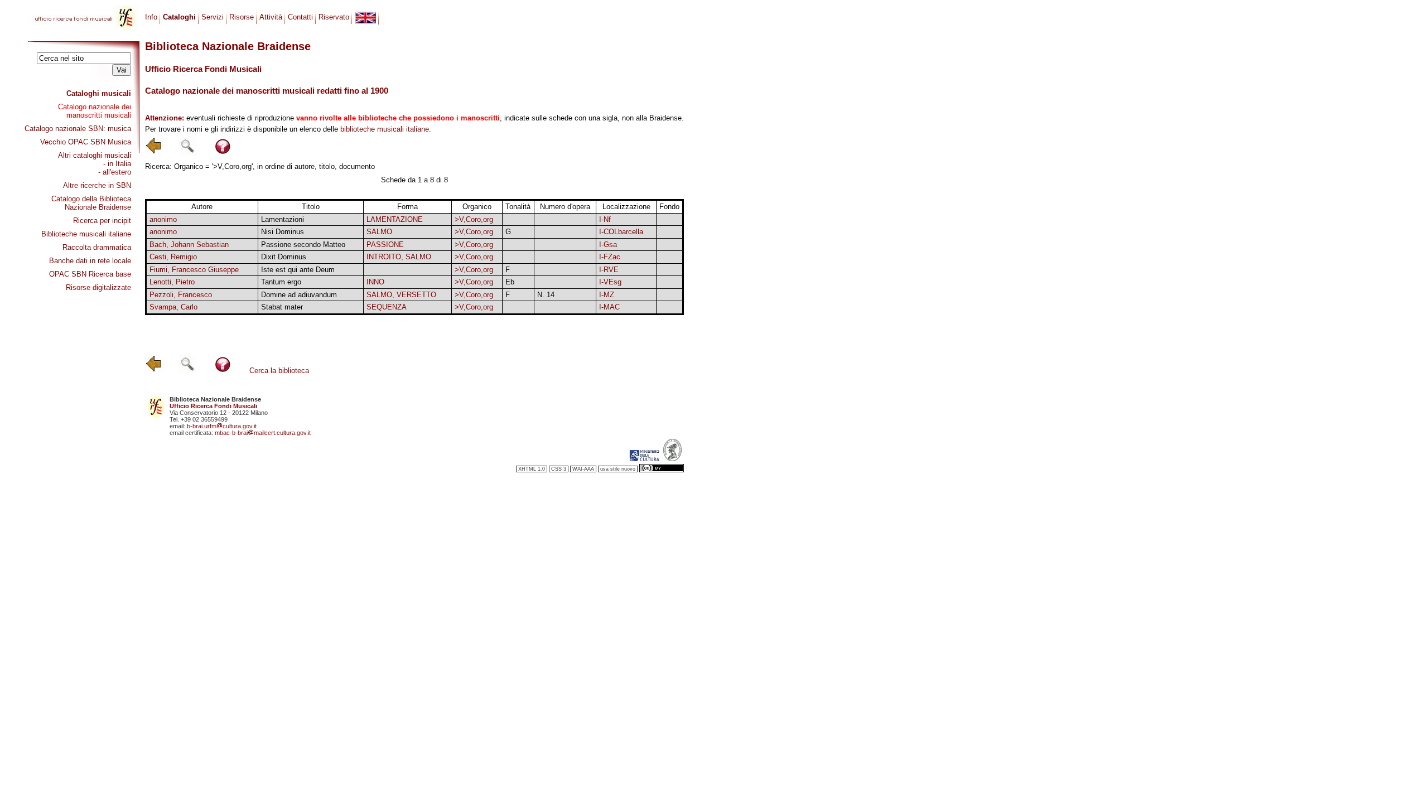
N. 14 (545, 295)
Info (151, 17)
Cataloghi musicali (98, 93)
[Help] (223, 152)
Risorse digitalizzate (98, 287)
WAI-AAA (583, 469)
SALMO (379, 232)
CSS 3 (558, 469)
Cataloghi (179, 17)
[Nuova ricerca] (187, 152)
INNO (375, 282)
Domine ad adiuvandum (299, 295)
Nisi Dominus (282, 232)
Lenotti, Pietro (172, 282)
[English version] (365, 18)
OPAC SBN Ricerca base (90, 274)
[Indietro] (154, 152)
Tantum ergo (281, 282)
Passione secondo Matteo (303, 244)
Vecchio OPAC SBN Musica (85, 142)
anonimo (163, 219)
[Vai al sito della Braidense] (672, 459)
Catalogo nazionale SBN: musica (78, 128)
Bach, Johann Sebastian (189, 244)
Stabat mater (282, 307)
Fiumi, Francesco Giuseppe (194, 269)
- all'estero (114, 172)
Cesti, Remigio (173, 257)
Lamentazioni (282, 219)
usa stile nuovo (617, 469)
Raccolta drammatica (96, 247)
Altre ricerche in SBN (97, 185)
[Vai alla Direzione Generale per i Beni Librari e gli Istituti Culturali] (644, 459)
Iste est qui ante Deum (298, 269)
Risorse (241, 17)
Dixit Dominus (283, 257)
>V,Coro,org (474, 219)
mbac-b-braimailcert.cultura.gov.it (263, 432)
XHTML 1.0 (531, 469)
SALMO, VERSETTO (401, 295)
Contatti (300, 17)
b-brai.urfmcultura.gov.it (222, 426)
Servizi (212, 17)
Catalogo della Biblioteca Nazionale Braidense (91, 203)
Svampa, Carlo (173, 307)
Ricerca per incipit (102, 220)
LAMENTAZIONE (394, 219)
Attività (270, 17)
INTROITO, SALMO (398, 257)
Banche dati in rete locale (90, 261)
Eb (509, 282)
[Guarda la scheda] (518, 219)
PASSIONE (385, 244)
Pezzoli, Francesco (180, 295)
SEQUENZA (386, 307)
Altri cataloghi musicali (94, 155)
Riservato (334, 17)
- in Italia (117, 163)
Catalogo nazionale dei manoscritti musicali (94, 111)
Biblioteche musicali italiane (86, 234)
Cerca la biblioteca (279, 370)
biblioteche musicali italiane (384, 129)
